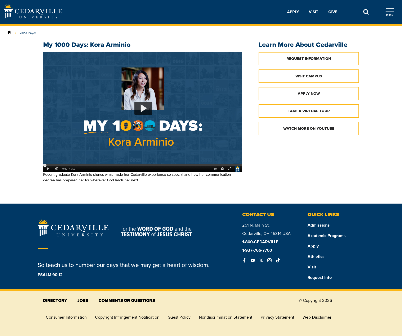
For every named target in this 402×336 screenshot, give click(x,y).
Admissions (319, 225)
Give (332, 12)
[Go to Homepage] (33, 17)
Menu (389, 14)
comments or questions (127, 300)
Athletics (316, 256)
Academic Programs (327, 235)
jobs (82, 300)
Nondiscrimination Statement (225, 317)
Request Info (320, 277)
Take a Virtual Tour (309, 111)
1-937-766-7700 (257, 250)
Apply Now (309, 93)
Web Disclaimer (317, 317)
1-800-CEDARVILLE (260, 242)
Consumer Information (66, 317)
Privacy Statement (277, 317)
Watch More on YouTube (308, 128)
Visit (313, 12)
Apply (293, 12)
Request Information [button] (308, 58)
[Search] (366, 12)
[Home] (9, 33)
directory (55, 300)
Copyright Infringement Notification (127, 317)
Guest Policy (179, 317)
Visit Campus (308, 76)
